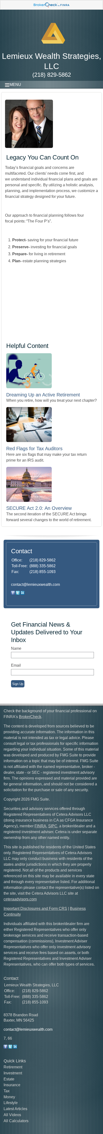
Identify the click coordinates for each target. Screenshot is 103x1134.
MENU (15, 85)
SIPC (52, 826)
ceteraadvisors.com (20, 899)
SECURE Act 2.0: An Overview (39, 508)
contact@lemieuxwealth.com (35, 584)
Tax (7, 1091)
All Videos (12, 1115)
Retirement (13, 1067)
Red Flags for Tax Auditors (34, 448)
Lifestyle (11, 1103)
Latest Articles (15, 1109)
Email (16, 665)
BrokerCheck (30, 717)
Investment (13, 1073)
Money (9, 1097)
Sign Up (17, 684)
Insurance (12, 1085)
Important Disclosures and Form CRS (35, 908)
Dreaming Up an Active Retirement (43, 394)
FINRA (40, 826)
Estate (9, 1079)
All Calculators (16, 1121)
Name (16, 648)
